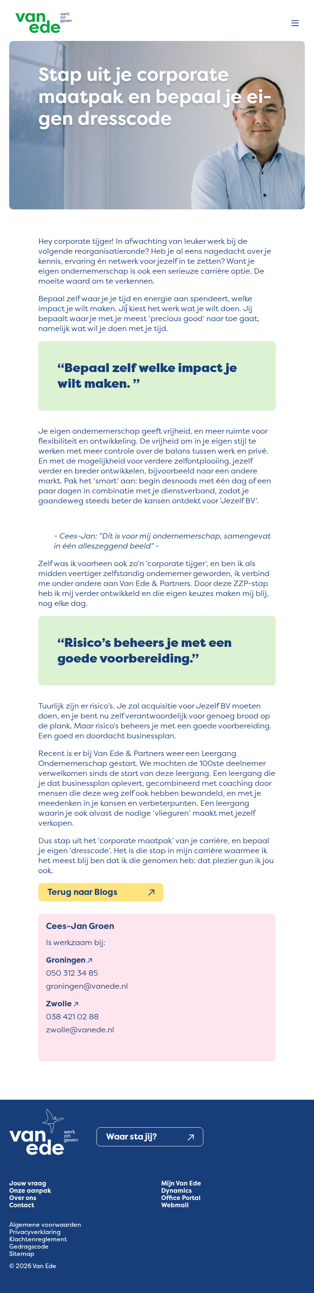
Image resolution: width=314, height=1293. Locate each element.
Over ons (22, 1198)
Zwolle (60, 1004)
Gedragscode (29, 1246)
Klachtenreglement (38, 1239)
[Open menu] (295, 23)
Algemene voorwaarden (45, 1225)
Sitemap (21, 1254)
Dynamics (176, 1191)
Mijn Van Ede (181, 1183)
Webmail (175, 1205)
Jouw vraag (27, 1183)
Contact (21, 1205)
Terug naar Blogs (82, 892)
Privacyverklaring (35, 1232)
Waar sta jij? (131, 1136)
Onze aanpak (30, 1191)
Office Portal (181, 1198)
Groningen (66, 960)
